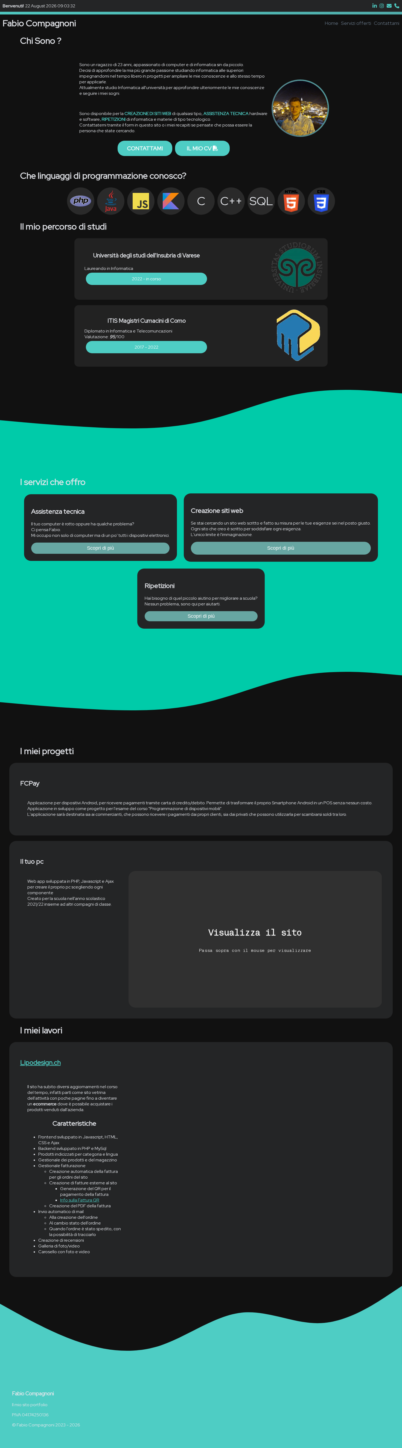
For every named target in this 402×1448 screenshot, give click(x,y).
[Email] (389, 6)
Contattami (386, 23)
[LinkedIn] (374, 6)
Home (331, 23)
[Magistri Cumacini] (297, 336)
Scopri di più (100, 548)
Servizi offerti (356, 23)
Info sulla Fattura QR (79, 1200)
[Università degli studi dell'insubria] (297, 269)
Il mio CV (200, 148)
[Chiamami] (396, 6)
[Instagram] (382, 6)
